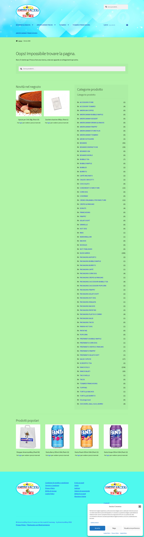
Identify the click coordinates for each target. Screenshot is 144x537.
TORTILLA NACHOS (87, 392)
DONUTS (83, 208)
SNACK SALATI (85, 371)
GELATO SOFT (85, 220)
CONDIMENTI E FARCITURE (90, 188)
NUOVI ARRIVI (85, 253)
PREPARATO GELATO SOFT (89, 355)
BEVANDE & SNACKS (23, 25)
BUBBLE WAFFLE (86, 163)
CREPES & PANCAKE (87, 204)
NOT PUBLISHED (86, 249)
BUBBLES (83, 167)
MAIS (81, 233)
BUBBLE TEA (84, 159)
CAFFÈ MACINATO (86, 176)
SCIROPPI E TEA (86, 363)
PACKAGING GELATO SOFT (89, 294)
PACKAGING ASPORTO (88, 257)
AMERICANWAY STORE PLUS (90, 131)
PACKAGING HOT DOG (88, 298)
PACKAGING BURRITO (88, 265)
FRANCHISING (85, 212)
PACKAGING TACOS (87, 322)
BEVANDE (83, 143)
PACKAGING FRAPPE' (87, 290)
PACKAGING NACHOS (87, 306)
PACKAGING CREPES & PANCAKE (91, 277)
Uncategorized (85, 400)
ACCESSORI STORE (87, 102)
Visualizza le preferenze (132, 528)
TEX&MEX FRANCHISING (81, 25)
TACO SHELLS (85, 375)
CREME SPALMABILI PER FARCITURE (93, 200)
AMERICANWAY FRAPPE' (88, 127)
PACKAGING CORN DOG (88, 273)
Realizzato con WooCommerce (38, 525)
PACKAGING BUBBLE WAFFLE (90, 261)
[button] (140, 506)
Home (20, 41)
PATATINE (83, 330)
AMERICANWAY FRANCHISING (26, 33)
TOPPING (83, 388)
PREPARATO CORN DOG (88, 343)
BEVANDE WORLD (86, 155)
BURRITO (83, 171)
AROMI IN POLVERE (87, 139)
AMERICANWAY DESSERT (89, 119)
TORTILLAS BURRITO (88, 396)
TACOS (82, 379)
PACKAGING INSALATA (88, 302)
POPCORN (83, 335)
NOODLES (83, 245)
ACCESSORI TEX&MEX (87, 106)
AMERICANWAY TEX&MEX (89, 135)
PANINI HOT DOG (86, 326)
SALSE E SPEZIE (85, 359)
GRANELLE (84, 225)
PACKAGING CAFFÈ (86, 269)
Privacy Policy (115, 533)
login (20, 123)
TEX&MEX (62, 25)
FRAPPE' (83, 216)
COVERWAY (84, 196)
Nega (114, 528)
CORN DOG (84, 192)
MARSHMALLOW (86, 237)
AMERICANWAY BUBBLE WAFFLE (91, 114)
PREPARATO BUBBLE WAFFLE (90, 339)
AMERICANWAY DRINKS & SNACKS (92, 123)
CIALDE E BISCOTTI (87, 180)
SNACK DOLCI (85, 367)
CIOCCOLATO (84, 184)
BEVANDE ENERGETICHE (89, 147)
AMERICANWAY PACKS (45, 25)
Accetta (97, 528)
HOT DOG (83, 229)
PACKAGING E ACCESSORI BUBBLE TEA (94, 282)
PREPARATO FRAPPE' (88, 351)
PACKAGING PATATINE (88, 310)
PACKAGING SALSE (86, 318)
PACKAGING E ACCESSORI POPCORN (93, 286)
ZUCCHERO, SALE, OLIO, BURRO (91, 404)
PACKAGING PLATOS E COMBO (91, 314)
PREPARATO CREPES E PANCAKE (92, 347)
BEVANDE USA (85, 151)
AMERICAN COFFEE (87, 110)
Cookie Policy (107, 533)
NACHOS (83, 241)
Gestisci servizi (95, 522)
